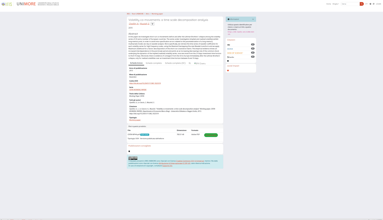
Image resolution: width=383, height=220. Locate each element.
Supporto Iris (167, 166)
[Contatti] (373, 4)
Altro (147, 14)
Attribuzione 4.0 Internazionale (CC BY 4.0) (174, 163)
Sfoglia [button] (335, 4)
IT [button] (366, 4)
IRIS (128, 14)
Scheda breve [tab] (136, 63)
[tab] (190, 63)
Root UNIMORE (138, 14)
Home (328, 4)
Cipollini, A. (134, 23)
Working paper (157, 14)
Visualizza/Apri (211, 135)
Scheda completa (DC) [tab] (175, 63)
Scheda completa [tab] (154, 63)
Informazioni (234, 19)
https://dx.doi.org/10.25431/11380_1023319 (145, 83)
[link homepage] (7, 3)
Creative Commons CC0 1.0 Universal (190, 161)
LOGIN (378, 4)
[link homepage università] (38, 3)
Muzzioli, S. (144, 23)
